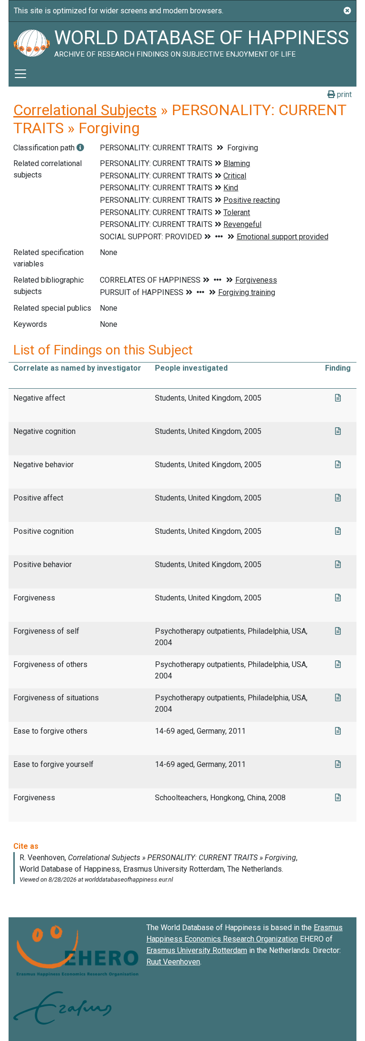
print (343, 94)
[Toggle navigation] (20, 74)
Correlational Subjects (85, 110)
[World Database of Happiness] (31, 41)
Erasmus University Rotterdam (196, 950)
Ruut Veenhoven (173, 961)
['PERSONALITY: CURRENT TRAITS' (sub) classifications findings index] (80, 147)
